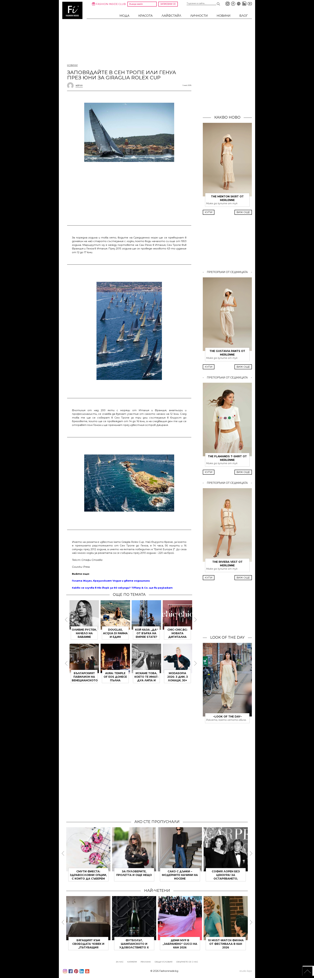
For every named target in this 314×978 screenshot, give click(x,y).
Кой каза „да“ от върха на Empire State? (146, 633)
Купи (208, 212)
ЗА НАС (119, 962)
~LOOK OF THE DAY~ (227, 716)
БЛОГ (243, 15)
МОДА (124, 15)
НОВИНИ (223, 15)
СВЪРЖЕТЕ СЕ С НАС (187, 962)
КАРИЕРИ (132, 962)
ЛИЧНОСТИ (199, 15)
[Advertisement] (129, 186)
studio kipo (245, 970)
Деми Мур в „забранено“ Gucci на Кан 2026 (180, 944)
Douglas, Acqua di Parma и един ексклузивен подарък (115, 637)
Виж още (243, 212)
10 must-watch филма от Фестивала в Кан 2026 (226, 944)
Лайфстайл (171, 15)
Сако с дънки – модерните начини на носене (180, 875)
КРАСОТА (145, 15)
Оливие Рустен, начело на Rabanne (84, 633)
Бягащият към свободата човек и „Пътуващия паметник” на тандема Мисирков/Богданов (88, 947)
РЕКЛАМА (146, 962)
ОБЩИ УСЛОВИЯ (163, 962)
